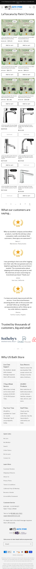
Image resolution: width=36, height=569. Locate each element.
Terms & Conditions (9, 484)
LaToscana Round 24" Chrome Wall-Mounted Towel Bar (26, 96)
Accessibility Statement (10, 496)
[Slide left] (14, 349)
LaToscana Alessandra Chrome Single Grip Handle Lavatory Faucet (9, 157)
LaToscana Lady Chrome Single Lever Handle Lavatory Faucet (9, 126)
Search (5, 446)
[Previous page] (6, 204)
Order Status (7, 450)
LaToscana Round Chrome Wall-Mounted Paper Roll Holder (9, 67)
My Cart (5, 438)
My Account (7, 454)
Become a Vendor (8, 492)
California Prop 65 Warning (11, 488)
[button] (2, 7)
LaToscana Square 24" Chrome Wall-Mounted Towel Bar (9, 38)
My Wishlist (6, 442)
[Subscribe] (30, 544)
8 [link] (29, 204)
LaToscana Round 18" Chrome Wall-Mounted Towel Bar (9, 96)
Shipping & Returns (9, 473)
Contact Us (6, 458)
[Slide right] (22, 349)
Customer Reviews (9, 469)
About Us (6, 476)
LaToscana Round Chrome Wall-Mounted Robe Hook (26, 38)
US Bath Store (20, 554)
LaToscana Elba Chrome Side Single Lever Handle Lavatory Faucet (25, 157)
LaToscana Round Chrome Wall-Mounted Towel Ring (26, 67)
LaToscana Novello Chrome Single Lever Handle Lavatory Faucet (25, 127)
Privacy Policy (7, 480)
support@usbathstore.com (11, 515)
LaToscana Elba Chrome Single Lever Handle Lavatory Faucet (9, 187)
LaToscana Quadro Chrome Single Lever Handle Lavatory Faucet (25, 188)
